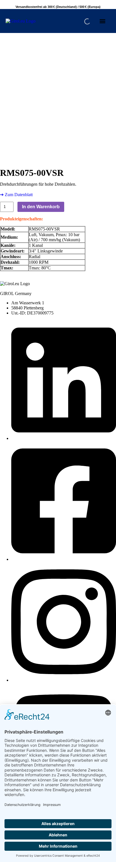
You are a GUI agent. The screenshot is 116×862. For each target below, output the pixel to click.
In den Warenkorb (41, 206)
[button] (102, 21)
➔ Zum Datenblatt (16, 194)
